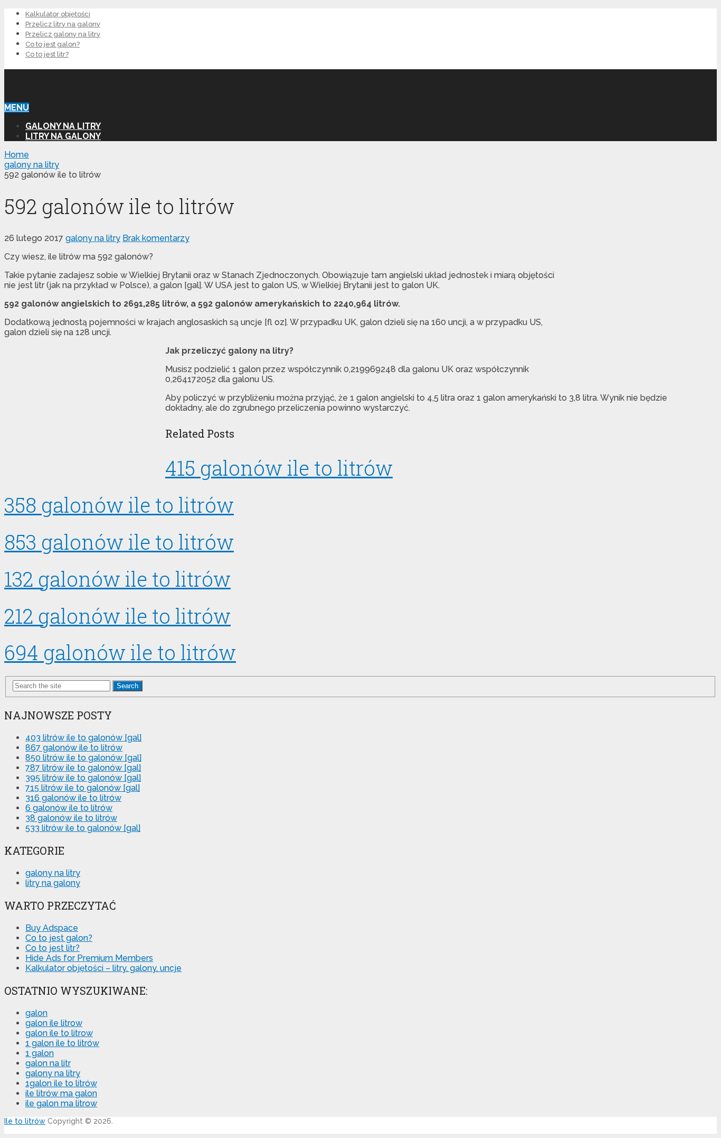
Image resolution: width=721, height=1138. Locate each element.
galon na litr (48, 1063)
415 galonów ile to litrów (279, 468)
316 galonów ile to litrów (73, 798)
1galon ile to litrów (61, 1083)
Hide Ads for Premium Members (89, 958)
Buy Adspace (51, 928)
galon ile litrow (53, 1023)
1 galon (39, 1053)
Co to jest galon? (52, 44)
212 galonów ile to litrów (117, 616)
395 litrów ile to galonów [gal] (83, 778)
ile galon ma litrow (61, 1103)
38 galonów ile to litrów (71, 818)
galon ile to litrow (59, 1033)
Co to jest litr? (47, 54)
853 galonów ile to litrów (119, 542)
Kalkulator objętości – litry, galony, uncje (103, 968)
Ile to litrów (66, 80)
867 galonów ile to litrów (73, 748)
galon (36, 1013)
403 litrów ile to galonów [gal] (83, 738)
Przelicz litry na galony (62, 24)
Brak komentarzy (155, 238)
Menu (16, 108)
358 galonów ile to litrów (119, 505)
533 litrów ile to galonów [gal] (82, 828)
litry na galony (63, 136)
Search (127, 686)
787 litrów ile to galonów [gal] (83, 768)
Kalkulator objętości (57, 14)
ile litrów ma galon (61, 1093)
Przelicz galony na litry (62, 34)
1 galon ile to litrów (62, 1043)
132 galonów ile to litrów (117, 579)
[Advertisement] (637, 320)
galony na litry (63, 126)
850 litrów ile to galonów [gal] (83, 758)
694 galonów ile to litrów (120, 652)
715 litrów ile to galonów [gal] (82, 788)
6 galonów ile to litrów (68, 808)
